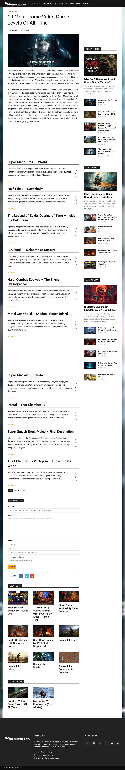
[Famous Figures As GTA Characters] (90, 380)
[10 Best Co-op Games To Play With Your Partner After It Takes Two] (43, 598)
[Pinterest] (100, 743)
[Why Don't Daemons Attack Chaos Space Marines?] (100, 65)
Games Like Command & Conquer (66, 669)
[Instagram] (93, 743)
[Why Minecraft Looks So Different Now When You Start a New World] (90, 143)
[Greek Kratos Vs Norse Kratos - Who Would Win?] (90, 118)
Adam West (13, 30)
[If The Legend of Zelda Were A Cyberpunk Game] (90, 333)
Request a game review (43, 755)
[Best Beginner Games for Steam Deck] (18, 598)
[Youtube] (118, 743)
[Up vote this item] (76, 170)
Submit (12, 567)
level (24, 490)
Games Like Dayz (68, 640)
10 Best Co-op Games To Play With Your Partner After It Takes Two (43, 613)
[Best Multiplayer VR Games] (90, 232)
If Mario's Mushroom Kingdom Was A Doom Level (100, 308)
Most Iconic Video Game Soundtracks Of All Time (98, 196)
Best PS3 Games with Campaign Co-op (17, 643)
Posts (35, 4)
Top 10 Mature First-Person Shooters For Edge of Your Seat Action (107, 217)
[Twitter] (112, 743)
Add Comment (12, 182)
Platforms (59, 4)
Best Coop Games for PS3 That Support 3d (43, 643)
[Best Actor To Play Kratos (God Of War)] (43, 692)
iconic (17, 490)
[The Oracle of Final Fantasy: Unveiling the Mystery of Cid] (90, 154)
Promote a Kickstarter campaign (47, 758)
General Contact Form (43, 752)
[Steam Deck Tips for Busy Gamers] (90, 105)
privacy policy (43, 744)
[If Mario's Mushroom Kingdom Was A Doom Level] (100, 294)
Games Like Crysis (39, 666)
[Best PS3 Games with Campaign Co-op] (18, 631)
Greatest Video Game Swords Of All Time (17, 704)
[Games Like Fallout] (18, 657)
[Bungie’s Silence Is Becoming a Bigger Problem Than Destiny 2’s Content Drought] (90, 130)
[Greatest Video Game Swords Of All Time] (18, 692)
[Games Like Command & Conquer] (69, 657)
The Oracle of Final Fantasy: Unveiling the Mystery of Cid (106, 151)
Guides (46, 4)
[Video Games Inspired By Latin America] (69, 596)
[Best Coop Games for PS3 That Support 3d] (43, 631)
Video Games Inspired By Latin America (68, 608)
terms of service (71, 742)
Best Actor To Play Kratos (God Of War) (42, 704)
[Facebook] (87, 743)
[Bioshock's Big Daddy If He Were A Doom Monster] (90, 345)
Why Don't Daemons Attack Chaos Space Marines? (99, 81)
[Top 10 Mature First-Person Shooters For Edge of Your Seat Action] (90, 220)
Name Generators (78, 4)
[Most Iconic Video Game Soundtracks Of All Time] (100, 181)
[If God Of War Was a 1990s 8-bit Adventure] (90, 356)
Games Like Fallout (14, 668)
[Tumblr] (106, 743)
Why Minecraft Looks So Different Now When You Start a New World (107, 140)
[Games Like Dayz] (69, 631)
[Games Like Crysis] (43, 656)
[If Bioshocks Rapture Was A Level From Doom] (90, 368)
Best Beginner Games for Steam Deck (18, 610)
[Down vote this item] (76, 176)
